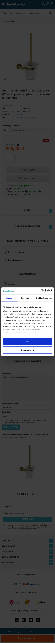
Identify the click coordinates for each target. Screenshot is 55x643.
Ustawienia (26, 350)
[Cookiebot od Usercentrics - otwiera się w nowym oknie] (41, 291)
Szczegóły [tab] (25, 298)
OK (27, 342)
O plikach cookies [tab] (44, 298)
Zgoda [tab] (9, 298)
